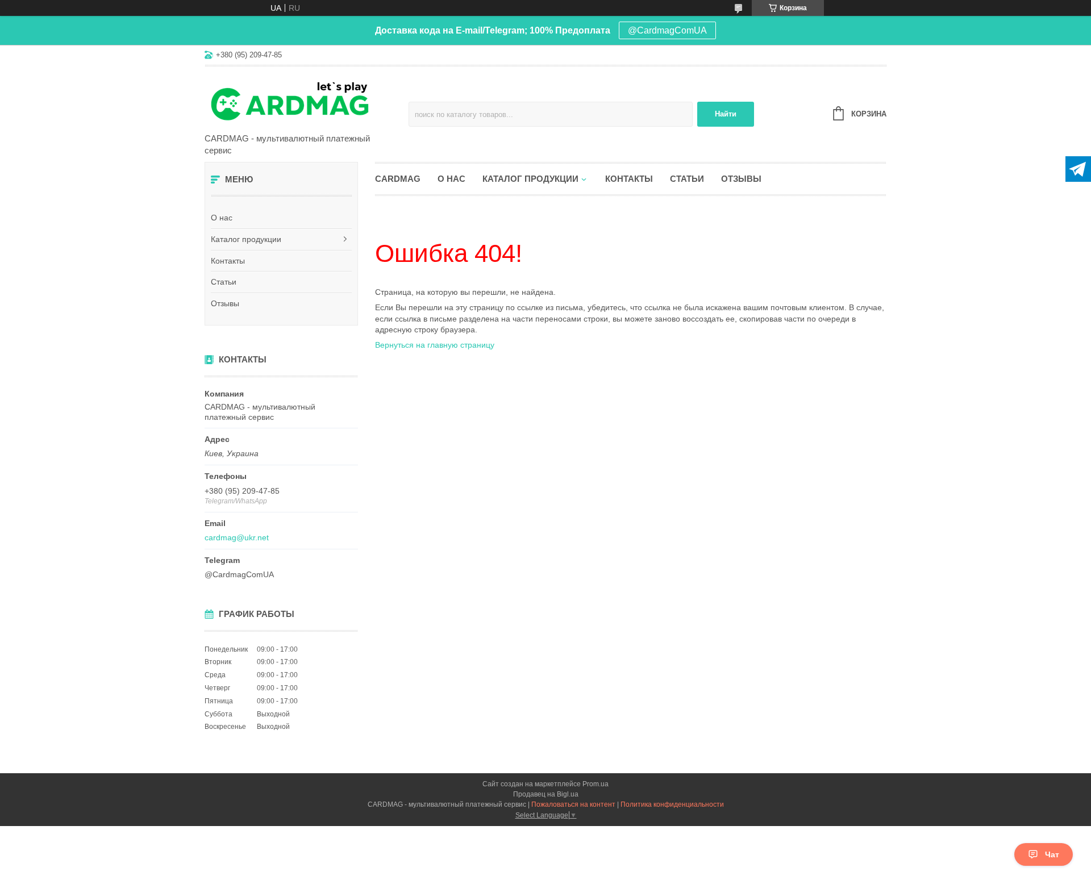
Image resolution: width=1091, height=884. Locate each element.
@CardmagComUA (667, 30)
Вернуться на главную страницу (434, 344)
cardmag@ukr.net (237, 537)
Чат (1052, 854)
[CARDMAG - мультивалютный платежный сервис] (304, 100)
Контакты (228, 260)
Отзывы (225, 303)
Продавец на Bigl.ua (545, 794)
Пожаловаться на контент (573, 804)
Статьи (223, 281)
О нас (221, 217)
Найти (725, 114)
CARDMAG (397, 178)
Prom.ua (595, 784)
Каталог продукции (246, 239)
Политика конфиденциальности (672, 804)
